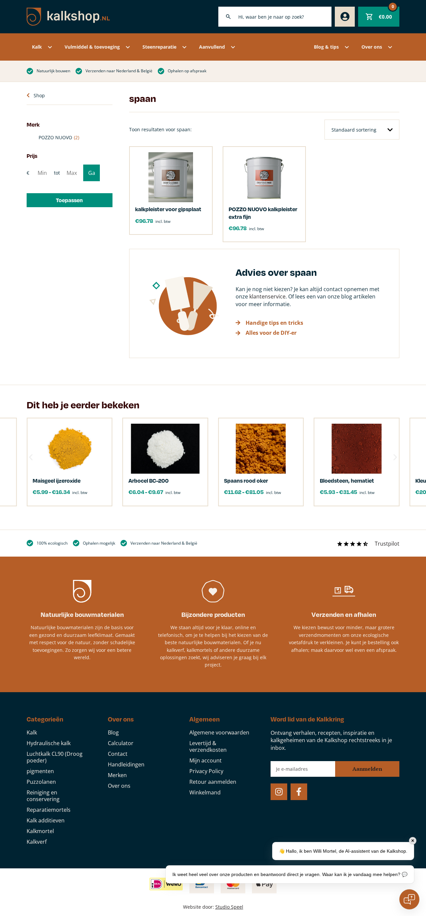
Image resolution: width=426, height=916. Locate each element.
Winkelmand (205, 792)
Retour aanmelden (212, 781)
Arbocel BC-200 (148, 480)
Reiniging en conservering (43, 795)
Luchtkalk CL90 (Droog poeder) (55, 757)
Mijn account (205, 760)
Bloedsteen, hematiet (347, 480)
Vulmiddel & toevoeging (92, 47)
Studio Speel (229, 907)
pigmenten (40, 771)
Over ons (371, 47)
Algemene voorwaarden (219, 732)
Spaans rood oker (246, 480)
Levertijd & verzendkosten (208, 746)
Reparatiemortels (49, 809)
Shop (39, 95)
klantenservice (267, 296)
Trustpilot (387, 543)
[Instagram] (279, 791)
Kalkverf (37, 841)
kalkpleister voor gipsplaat (168, 209)
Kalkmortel (40, 831)
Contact (117, 753)
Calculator (120, 743)
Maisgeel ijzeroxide (57, 480)
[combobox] (274, 17)
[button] (69, 200)
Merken (117, 775)
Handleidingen (126, 764)
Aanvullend (212, 47)
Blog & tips (326, 47)
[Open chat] (409, 899)
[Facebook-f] (299, 791)
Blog (113, 732)
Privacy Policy (206, 771)
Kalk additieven (46, 820)
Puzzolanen (41, 781)
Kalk (37, 47)
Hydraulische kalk (49, 743)
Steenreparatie (159, 47)
